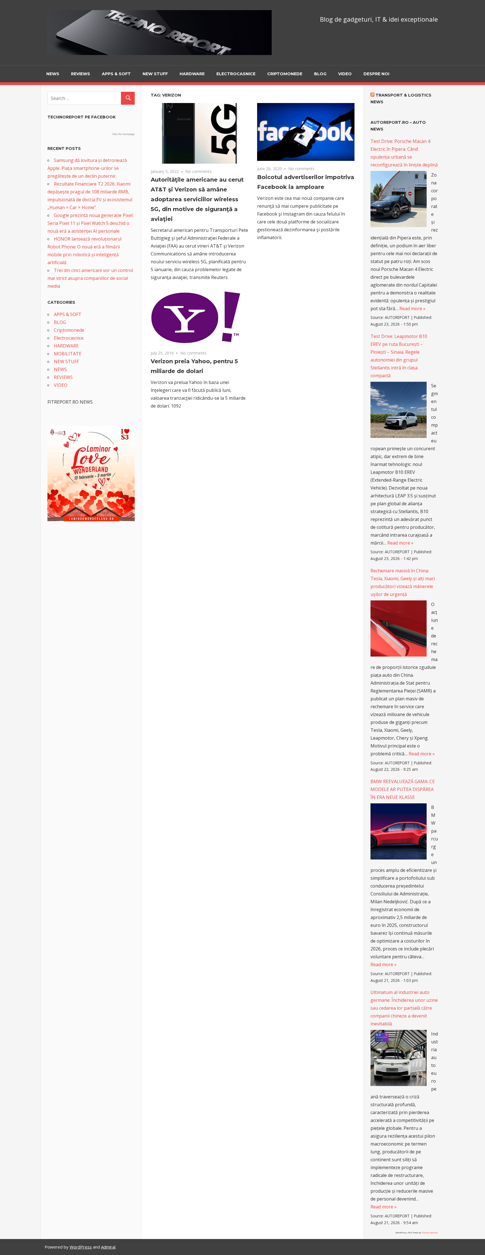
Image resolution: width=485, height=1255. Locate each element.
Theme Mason (430, 1232)
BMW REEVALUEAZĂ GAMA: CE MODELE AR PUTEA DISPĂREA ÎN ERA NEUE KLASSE (402, 789)
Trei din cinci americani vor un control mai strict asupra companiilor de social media (90, 278)
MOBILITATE (67, 354)
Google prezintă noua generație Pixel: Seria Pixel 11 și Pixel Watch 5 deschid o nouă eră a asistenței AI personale (90, 223)
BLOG (320, 73)
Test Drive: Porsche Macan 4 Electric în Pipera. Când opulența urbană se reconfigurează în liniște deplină (404, 153)
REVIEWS (80, 73)
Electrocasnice (235, 73)
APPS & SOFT (116, 73)
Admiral (108, 1247)
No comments (198, 171)
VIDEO (345, 73)
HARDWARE (192, 73)
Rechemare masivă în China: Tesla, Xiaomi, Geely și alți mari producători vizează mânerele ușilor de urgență (402, 582)
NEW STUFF (155, 73)
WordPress (81, 1247)
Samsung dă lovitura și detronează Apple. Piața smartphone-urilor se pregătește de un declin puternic (87, 168)
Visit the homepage (123, 134)
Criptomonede (284, 73)
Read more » (412, 308)
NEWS (52, 73)
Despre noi (376, 73)
